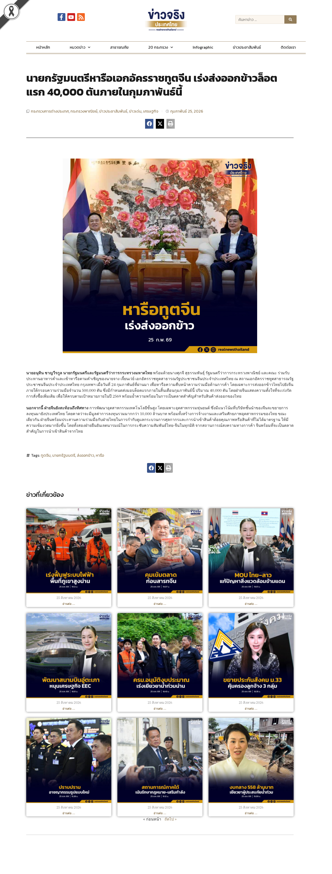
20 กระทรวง (158, 47)
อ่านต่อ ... (68, 604)
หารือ (100, 455)
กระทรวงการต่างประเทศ (50, 111)
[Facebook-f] (61, 17)
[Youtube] (71, 17)
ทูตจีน (46, 455)
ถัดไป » (171, 819)
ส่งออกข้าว (85, 455)
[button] (149, 124)
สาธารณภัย (119, 47)
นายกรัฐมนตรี (63, 455)
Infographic (203, 47)
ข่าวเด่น (135, 111)
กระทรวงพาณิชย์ (83, 111)
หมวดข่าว (77, 47)
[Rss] (81, 17)
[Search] (290, 19)
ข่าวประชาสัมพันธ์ (247, 47)
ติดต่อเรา (288, 47)
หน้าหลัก (43, 47)
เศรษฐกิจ (150, 111)
